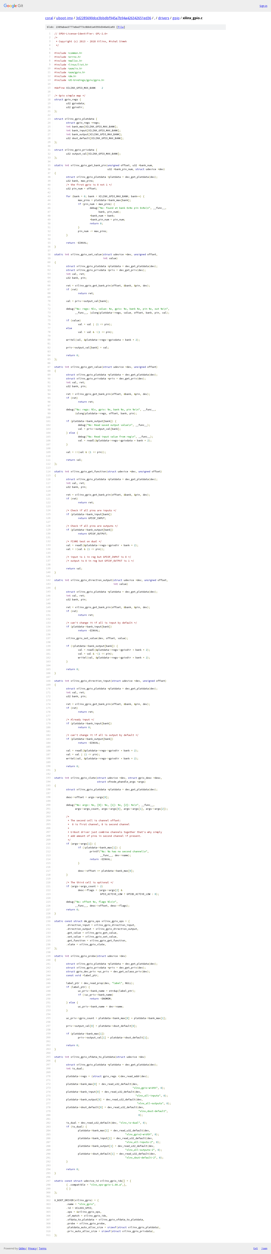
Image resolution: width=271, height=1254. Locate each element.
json (264, 1248)
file (121, 27)
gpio (176, 18)
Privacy (32, 1248)
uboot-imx (64, 18)
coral (49, 18)
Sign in (263, 6)
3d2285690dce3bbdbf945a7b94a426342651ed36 (113, 18)
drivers (163, 18)
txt (255, 1248)
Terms (42, 1248)
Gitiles (22, 1248)
